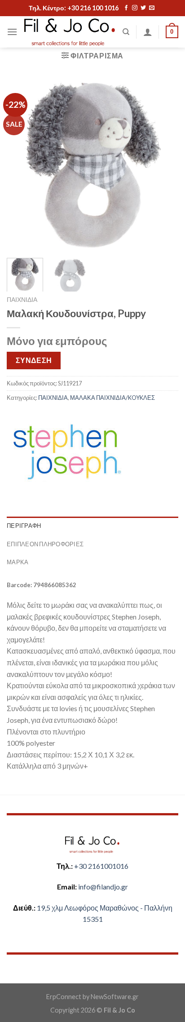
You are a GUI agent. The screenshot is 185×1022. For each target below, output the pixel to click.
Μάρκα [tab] (17, 562)
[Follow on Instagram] (134, 8)
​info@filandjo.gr (103, 886)
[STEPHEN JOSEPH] (67, 451)
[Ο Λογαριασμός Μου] (147, 32)
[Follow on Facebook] (126, 8)
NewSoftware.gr (115, 996)
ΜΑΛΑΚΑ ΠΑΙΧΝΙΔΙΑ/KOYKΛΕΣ (112, 397)
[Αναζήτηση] (126, 31)
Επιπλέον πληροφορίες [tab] (45, 544)
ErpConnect (63, 996)
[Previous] (21, 165)
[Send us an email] (151, 8)
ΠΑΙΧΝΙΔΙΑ (22, 299)
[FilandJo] (70, 32)
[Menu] (12, 32)
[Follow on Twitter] (143, 8)
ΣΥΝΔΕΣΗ (34, 360)
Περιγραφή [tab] (24, 525)
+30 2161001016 (101, 866)
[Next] (163, 165)
